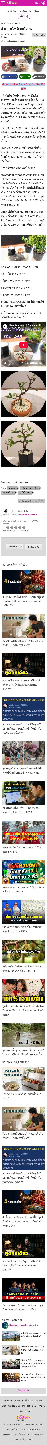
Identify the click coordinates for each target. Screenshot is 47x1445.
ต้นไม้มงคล (24, 492)
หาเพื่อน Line (14, 1406)
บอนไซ (11, 488)
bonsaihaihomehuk (17, 41)
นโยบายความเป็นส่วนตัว (34, 1425)
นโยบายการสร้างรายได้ (30, 1430)
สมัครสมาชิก (33, 546)
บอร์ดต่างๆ (25, 11)
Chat (4, 1406)
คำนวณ (42, 1406)
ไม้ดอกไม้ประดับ (29, 488)
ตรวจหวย (18, 1401)
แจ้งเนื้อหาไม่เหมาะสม (24, 1439)
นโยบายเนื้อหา (12, 1430)
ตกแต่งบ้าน (7, 492)
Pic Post (26, 1406)
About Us (7, 1435)
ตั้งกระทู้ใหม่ (23, 1390)
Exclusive (14, 23)
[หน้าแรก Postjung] (12, 3)
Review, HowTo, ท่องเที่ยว (24, 1325)
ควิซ (34, 1406)
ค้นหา (37, 11)
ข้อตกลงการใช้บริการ (12, 1425)
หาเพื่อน (39, 1401)
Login (14, 546)
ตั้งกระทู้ (24, 16)
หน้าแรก (4, 23)
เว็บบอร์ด (11, 11)
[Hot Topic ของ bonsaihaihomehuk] (6, 517)
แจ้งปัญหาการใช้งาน (36, 1435)
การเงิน (20, 1411)
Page (28, 1411)
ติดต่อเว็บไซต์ (19, 1435)
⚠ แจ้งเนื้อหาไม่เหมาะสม (28, 501)
